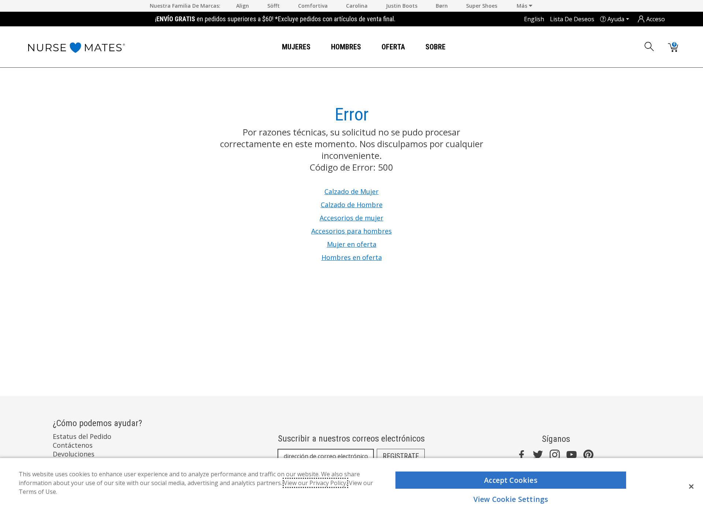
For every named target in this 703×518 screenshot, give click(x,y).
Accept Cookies (511, 480)
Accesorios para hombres (351, 231)
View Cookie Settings (510, 499)
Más (523, 5)
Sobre (435, 46)
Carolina (357, 5)
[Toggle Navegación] (316, 47)
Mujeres (296, 46)
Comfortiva (313, 5)
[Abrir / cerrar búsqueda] (649, 46)
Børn (442, 5)
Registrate (401, 456)
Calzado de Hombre (352, 204)
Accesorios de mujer (351, 217)
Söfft (273, 5)
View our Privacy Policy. (315, 483)
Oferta (393, 46)
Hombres (346, 46)
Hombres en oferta (351, 257)
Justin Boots (401, 5)
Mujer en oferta (351, 244)
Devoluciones (73, 454)
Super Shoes (481, 5)
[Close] (691, 486)
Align (242, 5)
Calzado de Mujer (351, 191)
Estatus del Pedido (82, 436)
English (534, 19)
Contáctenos (73, 445)
